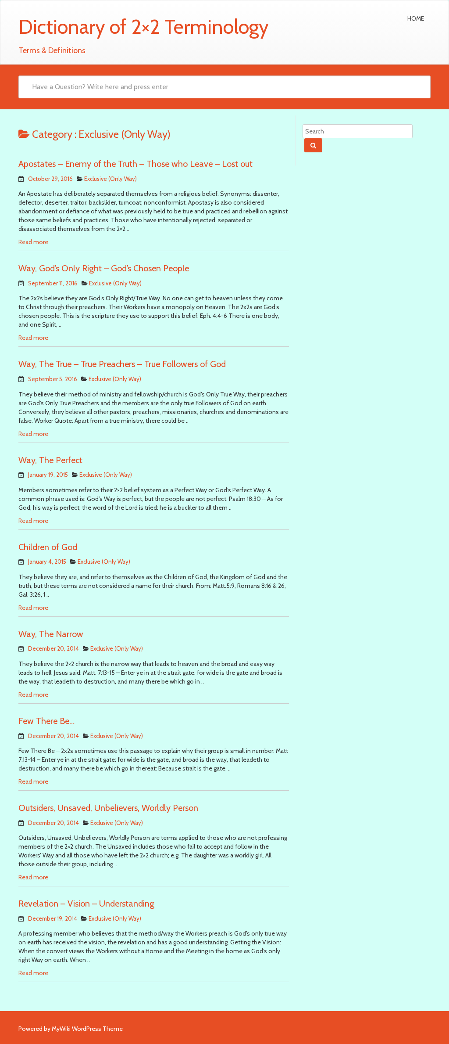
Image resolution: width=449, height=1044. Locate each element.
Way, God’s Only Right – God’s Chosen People (103, 268)
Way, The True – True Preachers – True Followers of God (122, 364)
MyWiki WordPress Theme (87, 1029)
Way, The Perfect (50, 460)
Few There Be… (46, 721)
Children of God (47, 547)
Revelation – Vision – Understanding (86, 903)
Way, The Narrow (50, 634)
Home (415, 18)
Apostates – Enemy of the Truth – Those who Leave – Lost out (135, 163)
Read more (33, 242)
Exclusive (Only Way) (110, 178)
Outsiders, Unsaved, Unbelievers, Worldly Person (108, 808)
